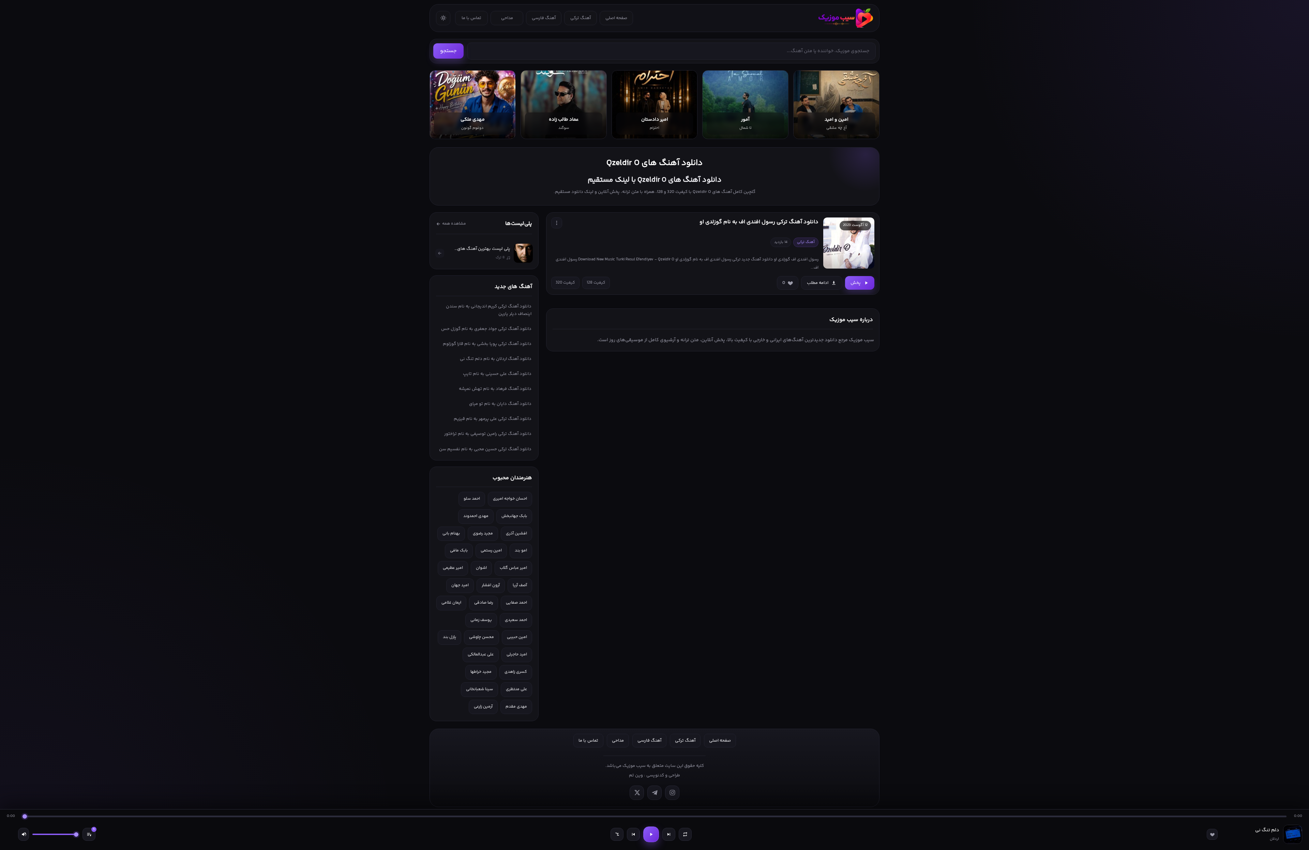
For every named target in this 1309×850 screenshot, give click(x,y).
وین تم (636, 775)
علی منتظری (516, 689)
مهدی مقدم (516, 706)
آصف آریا (520, 585)
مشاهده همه (454, 224)
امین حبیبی (517, 637)
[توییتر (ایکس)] (637, 793)
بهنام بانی (451, 533)
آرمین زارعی (483, 706)
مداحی (507, 18)
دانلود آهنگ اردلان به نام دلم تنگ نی (495, 358)
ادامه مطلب (817, 282)
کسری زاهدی (516, 672)
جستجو (448, 51)
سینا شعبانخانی (479, 689)
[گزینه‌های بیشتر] (556, 222)
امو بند (521, 550)
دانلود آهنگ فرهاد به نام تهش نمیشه (495, 388)
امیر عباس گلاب (513, 568)
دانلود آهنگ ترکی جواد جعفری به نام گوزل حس (486, 328)
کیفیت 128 (596, 282)
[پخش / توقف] (651, 834)
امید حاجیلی (517, 654)
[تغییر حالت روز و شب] (443, 18)
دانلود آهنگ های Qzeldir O (654, 163)
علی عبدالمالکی (481, 654)
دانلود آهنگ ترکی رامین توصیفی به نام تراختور (487, 433)
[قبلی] (633, 834)
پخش (856, 282)
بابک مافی (459, 550)
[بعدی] (668, 834)
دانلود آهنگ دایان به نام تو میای (500, 403)
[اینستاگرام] (672, 793)
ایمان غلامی (451, 602)
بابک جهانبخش (514, 516)
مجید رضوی (483, 533)
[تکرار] (685, 834)
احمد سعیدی (516, 620)
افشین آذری (516, 533)
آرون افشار (491, 585)
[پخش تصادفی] (617, 834)
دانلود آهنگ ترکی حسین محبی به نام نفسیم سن (485, 449)
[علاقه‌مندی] (1212, 834)
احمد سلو (472, 499)
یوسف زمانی (481, 620)
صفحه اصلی (616, 18)
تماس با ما (471, 18)
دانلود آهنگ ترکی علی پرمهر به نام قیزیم (492, 418)
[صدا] (23, 834)
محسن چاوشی (481, 637)
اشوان (481, 568)
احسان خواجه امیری (510, 499)
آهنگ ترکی (580, 18)
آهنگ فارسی (544, 18)
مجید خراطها (481, 672)
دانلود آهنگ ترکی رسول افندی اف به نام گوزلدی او (758, 222)
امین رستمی (491, 550)
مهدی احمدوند (475, 516)
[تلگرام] (654, 793)
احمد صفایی (516, 602)
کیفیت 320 (565, 282)
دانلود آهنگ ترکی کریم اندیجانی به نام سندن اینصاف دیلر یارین (488, 310)
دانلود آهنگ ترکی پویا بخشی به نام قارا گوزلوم (487, 343)
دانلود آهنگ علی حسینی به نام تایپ (497, 373)
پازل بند (449, 637)
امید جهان (460, 585)
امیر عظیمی (453, 568)
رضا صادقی (483, 602)
